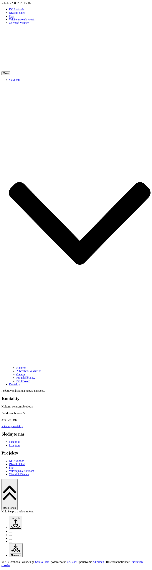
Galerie (20, 374)
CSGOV (72, 561)
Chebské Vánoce (19, 22)
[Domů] (76, 69)
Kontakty (14, 384)
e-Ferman (98, 561)
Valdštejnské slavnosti (21, 19)
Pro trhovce (23, 381)
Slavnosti (14, 79)
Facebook (14, 441)
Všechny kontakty (12, 426)
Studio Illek (42, 561)
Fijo (11, 16)
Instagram (14, 445)
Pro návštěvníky (25, 377)
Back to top (9, 507)
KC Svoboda (16, 9)
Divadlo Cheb (17, 12)
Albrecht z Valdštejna (28, 371)
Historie (21, 367)
